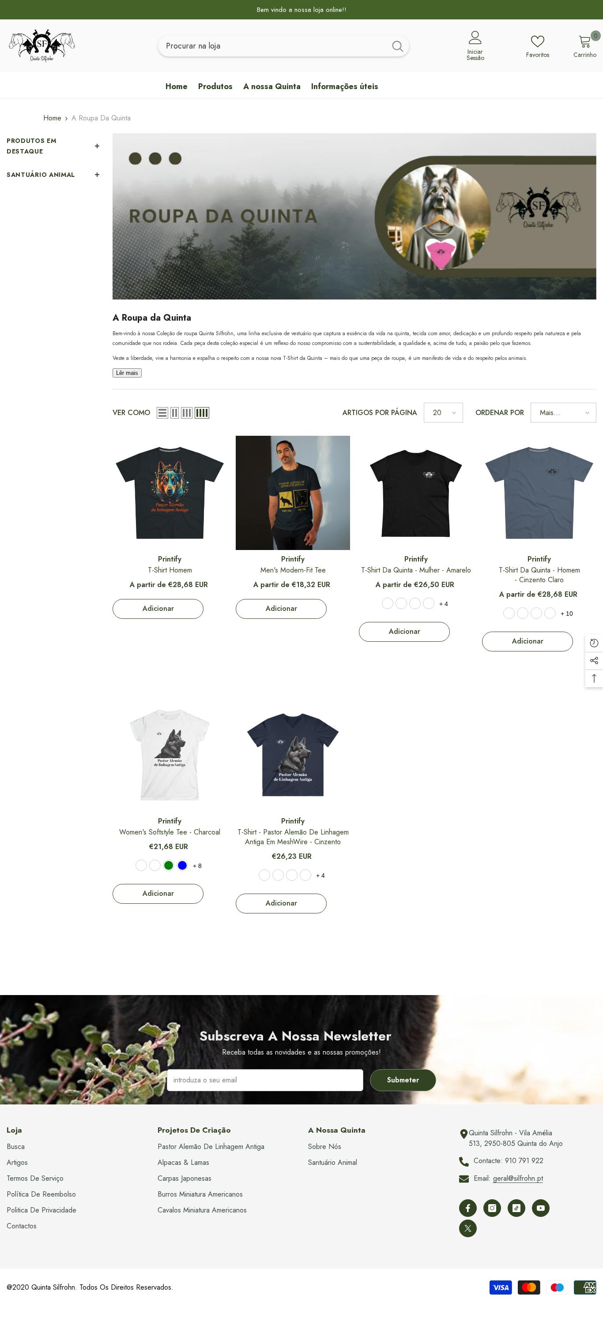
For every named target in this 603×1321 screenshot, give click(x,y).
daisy (155, 865)
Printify (169, 559)
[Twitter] (468, 1228)
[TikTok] (516, 1208)
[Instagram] (492, 1208)
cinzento (536, 613)
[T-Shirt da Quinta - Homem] (539, 493)
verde (278, 875)
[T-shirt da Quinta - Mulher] (416, 493)
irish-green (168, 865)
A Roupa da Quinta (101, 118)
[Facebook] (468, 1208)
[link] (354, 216)
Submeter (403, 1080)
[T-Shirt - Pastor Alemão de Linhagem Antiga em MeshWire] (293, 755)
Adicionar (158, 608)
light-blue (182, 865)
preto (550, 613)
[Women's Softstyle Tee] (170, 755)
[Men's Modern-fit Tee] (293, 493)
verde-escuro (522, 613)
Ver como (131, 413)
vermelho (415, 603)
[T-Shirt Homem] (170, 493)
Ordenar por (499, 413)
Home (52, 118)
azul (401, 603)
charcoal (141, 865)
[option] (301, 9)
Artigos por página (380, 413)
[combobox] (272, 45)
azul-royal (428, 603)
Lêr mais (127, 373)
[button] (162, 413)
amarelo (387, 603)
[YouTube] (541, 1208)
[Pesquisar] (283, 45)
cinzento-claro (509, 613)
